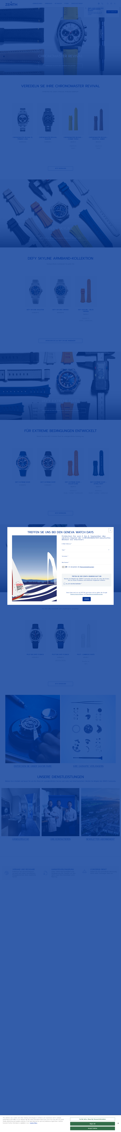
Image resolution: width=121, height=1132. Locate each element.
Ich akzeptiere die (81, 567)
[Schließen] (110, 530)
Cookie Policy (33, 1123)
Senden (86, 599)
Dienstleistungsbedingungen (94, 594)
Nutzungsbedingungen (87, 567)
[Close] (118, 1123)
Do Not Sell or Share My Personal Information (92, 1119)
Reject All (92, 1124)
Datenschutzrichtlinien (76, 594)
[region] (60, 1123)
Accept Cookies (92, 1128)
